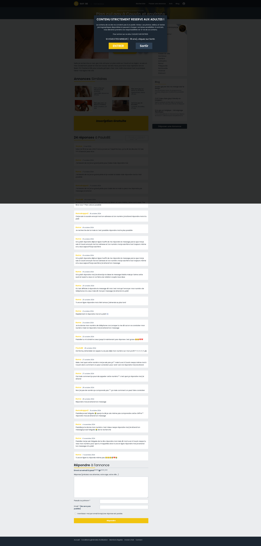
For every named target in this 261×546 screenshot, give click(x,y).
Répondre (111, 520)
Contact (139, 540)
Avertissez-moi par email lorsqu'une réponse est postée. (100, 513)
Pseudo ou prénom (82, 500)
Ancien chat (129, 540)
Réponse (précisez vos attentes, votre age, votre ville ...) (96, 474)
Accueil (77, 540)
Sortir (144, 46)
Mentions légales (116, 540)
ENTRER (118, 46)
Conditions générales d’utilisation (94, 540)
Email (82, 507)
